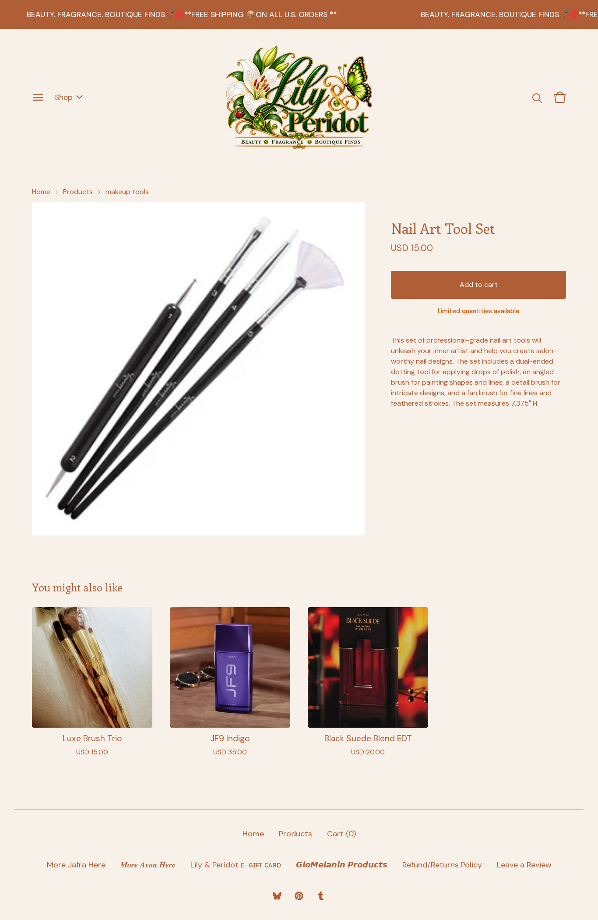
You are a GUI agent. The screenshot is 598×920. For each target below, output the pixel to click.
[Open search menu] (537, 97)
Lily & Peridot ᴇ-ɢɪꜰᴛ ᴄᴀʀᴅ (235, 865)
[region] (299, 14)
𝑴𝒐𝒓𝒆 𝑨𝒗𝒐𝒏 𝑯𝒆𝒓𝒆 (148, 865)
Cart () (341, 833)
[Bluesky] (277, 895)
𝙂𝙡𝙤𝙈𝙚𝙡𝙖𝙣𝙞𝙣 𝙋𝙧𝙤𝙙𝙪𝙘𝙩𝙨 (341, 865)
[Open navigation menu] (38, 97)
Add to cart (479, 284)
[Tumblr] (320, 895)
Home (41, 191)
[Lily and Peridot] (299, 97)
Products (78, 191)
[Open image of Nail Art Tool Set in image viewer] (198, 368)
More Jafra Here (76, 865)
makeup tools (127, 191)
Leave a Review (524, 865)
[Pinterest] (299, 895)
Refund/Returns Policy (442, 865)
